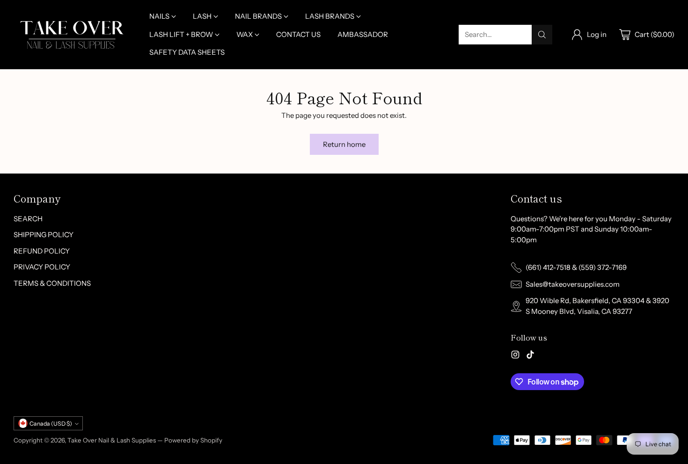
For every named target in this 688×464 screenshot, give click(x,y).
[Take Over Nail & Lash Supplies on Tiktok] (530, 356)
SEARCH (28, 218)
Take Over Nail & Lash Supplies (111, 440)
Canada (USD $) (50, 423)
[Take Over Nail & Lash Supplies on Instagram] (515, 356)
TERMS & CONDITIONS (52, 283)
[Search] (542, 34)
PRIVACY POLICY (42, 266)
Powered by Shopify (193, 440)
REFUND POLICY (42, 250)
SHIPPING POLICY (43, 234)
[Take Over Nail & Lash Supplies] (72, 34)
